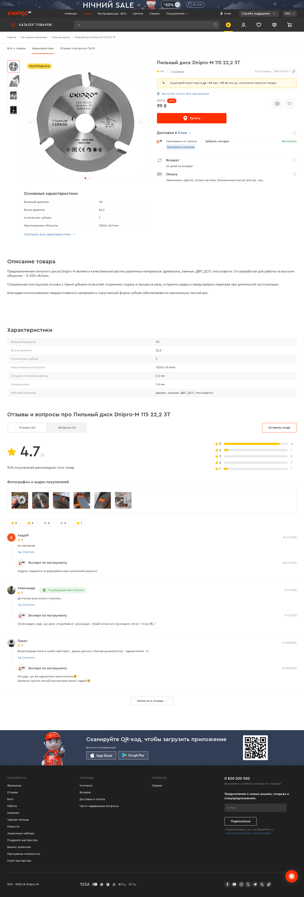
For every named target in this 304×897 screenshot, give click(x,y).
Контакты (86, 785)
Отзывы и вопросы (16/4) (77, 48)
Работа (12, 806)
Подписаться (240, 821)
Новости (13, 826)
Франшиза (14, 785)
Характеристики (43, 48)
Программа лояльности (23, 853)
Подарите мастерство (22, 840)
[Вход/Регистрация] (243, 25)
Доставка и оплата (92, 799)
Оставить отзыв (279, 427)
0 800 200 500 (237, 778)
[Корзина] (290, 25)
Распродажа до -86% (111, 13)
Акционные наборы (20, 833)
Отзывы (12, 792)
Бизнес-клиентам (19, 847)
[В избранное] (289, 104)
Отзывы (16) (27, 427)
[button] (141, 122)
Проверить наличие (181, 147)
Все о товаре (16, 48)
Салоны (138, 13)
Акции (87, 13)
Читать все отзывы (150, 701)
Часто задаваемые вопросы (99, 806)
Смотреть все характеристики (47, 234)
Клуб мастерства (19, 860)
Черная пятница (18, 819)
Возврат (85, 792)
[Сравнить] (277, 104)
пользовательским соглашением (248, 833)
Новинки (71, 13)
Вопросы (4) (67, 427)
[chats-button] (291, 876)
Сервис (155, 13)
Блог (10, 799)
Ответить (28, 552)
